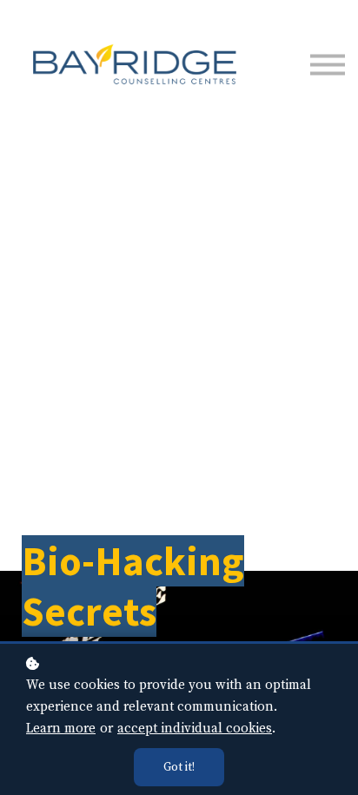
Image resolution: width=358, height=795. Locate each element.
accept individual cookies (194, 728)
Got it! (179, 767)
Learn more (61, 728)
